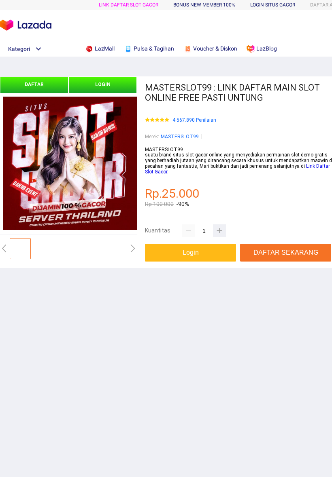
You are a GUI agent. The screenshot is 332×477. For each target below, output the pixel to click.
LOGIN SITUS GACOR (272, 5)
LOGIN (103, 84)
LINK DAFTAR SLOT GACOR (128, 5)
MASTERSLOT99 (180, 136)
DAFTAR (34, 84)
